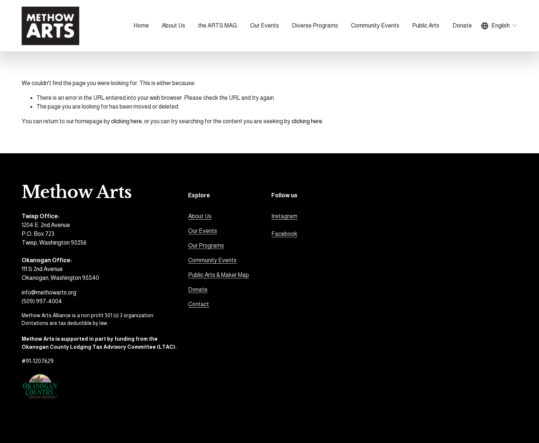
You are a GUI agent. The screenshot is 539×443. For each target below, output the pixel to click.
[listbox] (499, 26)
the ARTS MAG (217, 25)
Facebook (284, 234)
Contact (198, 304)
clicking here (126, 121)
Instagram (284, 216)
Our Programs (206, 245)
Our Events (202, 231)
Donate (462, 25)
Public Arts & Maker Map (218, 275)
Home (141, 25)
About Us (200, 216)
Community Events (212, 260)
